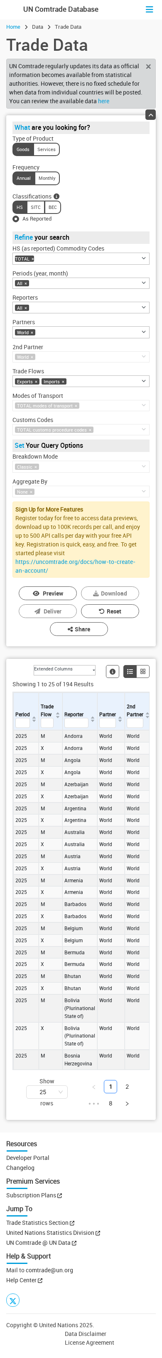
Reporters (25, 297)
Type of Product (33, 138)
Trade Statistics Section (38, 1222)
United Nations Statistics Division (51, 1232)
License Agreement (89, 1342)
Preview (53, 593)
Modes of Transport (37, 396)
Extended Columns (53, 668)
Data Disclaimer (85, 1334)
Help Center (21, 1280)
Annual (24, 178)
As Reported (37, 218)
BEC (53, 207)
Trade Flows (28, 371)
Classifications (32, 196)
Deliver (52, 611)
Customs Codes (32, 420)
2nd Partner (27, 347)
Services (46, 149)
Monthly (47, 178)
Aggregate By (29, 481)
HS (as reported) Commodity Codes (58, 248)
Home (13, 26)
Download (114, 593)
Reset (114, 611)
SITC (36, 207)
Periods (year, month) (40, 273)
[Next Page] (127, 1103)
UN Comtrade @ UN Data (39, 1242)
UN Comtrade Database (60, 9)
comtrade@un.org (49, 1270)
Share (82, 629)
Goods (23, 149)
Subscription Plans (31, 1195)
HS (20, 207)
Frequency (25, 167)
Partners (23, 322)
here (103, 101)
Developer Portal (27, 1158)
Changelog (20, 1168)
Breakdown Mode (35, 456)
